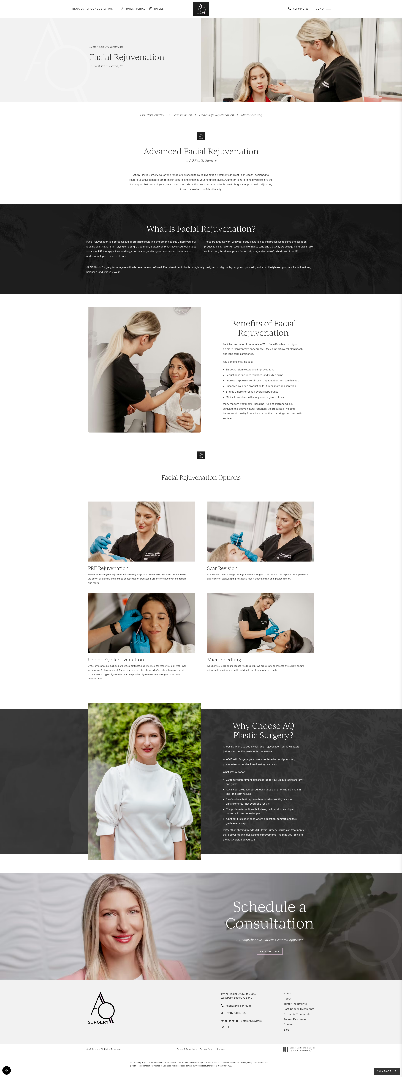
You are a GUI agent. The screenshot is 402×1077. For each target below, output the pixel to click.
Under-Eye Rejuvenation (216, 115)
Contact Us (269, 951)
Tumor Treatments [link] (295, 1004)
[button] (6, 1070)
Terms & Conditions (187, 1049)
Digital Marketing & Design (303, 1049)
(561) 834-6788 (224, 1065)
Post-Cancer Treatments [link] (299, 1009)
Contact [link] (288, 1024)
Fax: (236, 1013)
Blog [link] (286, 1029)
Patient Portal (135, 9)
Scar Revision (182, 115)
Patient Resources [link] (295, 1019)
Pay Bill (158, 9)
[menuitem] (223, 1027)
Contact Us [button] (387, 1071)
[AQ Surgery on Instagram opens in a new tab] (223, 1027)
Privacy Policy (207, 1049)
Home (93, 46)
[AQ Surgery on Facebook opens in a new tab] (229, 1027)
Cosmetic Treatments (111, 46)
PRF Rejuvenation (153, 115)
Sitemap (221, 1049)
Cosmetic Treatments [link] (297, 1014)
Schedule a (269, 914)
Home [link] (287, 993)
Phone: (238, 1005)
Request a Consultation (93, 9)
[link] (298, 9)
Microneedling (251, 115)
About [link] (287, 998)
